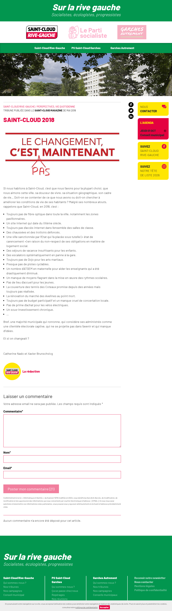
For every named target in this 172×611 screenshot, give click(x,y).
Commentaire (13, 411)
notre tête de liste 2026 (150, 171)
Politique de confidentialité (150, 590)
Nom (7, 452)
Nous (148, 109)
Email (7, 468)
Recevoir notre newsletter (149, 577)
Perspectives (45, 106)
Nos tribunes (11, 586)
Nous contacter (143, 582)
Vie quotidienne (65, 106)
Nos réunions (60, 598)
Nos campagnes (12, 590)
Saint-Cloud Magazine (48, 110)
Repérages (58, 594)
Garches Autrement (105, 577)
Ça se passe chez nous (65, 590)
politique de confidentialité (86, 607)
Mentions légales (144, 586)
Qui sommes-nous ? (14, 582)
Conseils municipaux (105, 594)
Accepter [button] (104, 607)
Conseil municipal (13, 594)
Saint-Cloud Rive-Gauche (149, 151)
